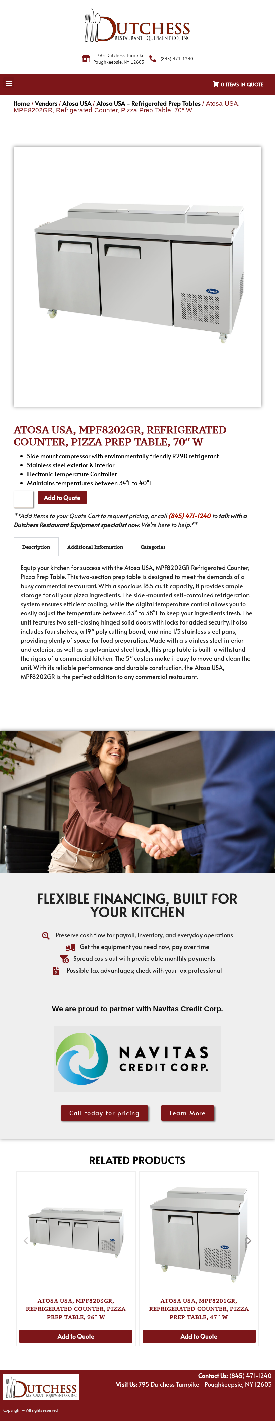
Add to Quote (62, 497)
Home (22, 103)
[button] (8, 82)
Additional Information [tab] (95, 547)
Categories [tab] (153, 547)
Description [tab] (36, 547)
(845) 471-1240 (189, 515)
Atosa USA (76, 103)
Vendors (46, 103)
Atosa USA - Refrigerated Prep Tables (149, 103)
